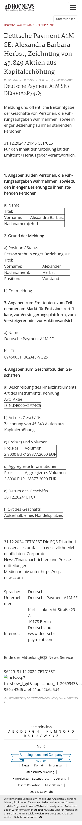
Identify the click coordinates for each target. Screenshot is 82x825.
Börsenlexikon (41, 727)
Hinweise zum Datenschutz (31, 778)
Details (18, 817)
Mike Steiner (53, 785)
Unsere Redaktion (28, 785)
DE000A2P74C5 (46, 25)
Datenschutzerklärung (39, 772)
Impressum (56, 765)
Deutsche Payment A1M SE (20, 25)
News (25, 765)
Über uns (60, 778)
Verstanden (30, 817)
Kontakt (39, 765)
